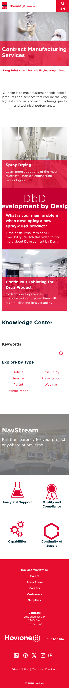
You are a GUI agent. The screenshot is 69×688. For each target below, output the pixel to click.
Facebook (25, 655)
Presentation (50, 378)
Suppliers (34, 600)
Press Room (35, 582)
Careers (34, 588)
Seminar (18, 378)
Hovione (22, 6)
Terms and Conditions (44, 669)
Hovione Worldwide (34, 569)
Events (34, 576)
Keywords (11, 344)
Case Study (50, 372)
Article (18, 372)
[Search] (61, 354)
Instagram (43, 655)
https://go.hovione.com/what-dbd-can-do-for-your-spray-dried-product (34, 210)
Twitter (34, 655)
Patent (18, 384)
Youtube (50, 655)
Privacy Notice (20, 669)
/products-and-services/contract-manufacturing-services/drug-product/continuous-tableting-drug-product (34, 277)
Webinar (50, 384)
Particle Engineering (42, 70)
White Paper (18, 391)
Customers (34, 594)
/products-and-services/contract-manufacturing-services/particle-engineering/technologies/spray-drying (34, 157)
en (62, 9)
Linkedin (16, 655)
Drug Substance (14, 70)
